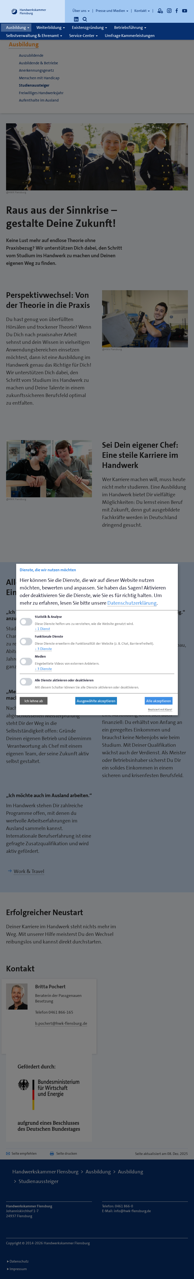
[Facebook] (177, 10)
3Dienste (43, 648)
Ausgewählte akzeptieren (96, 701)
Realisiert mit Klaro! (160, 709)
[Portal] (160, 10)
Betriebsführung (129, 27)
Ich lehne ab (34, 701)
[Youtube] (184, 10)
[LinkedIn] (76, 19)
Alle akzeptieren (158, 701)
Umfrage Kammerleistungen (130, 35)
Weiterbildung (49, 27)
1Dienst (42, 628)
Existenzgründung (88, 27)
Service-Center (82, 35)
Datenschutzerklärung (132, 602)
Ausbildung (16, 27)
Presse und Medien (111, 10)
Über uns (79, 10)
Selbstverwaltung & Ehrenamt (33, 35)
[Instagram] (169, 10)
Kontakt (140, 10)
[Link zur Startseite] (29, 11)
